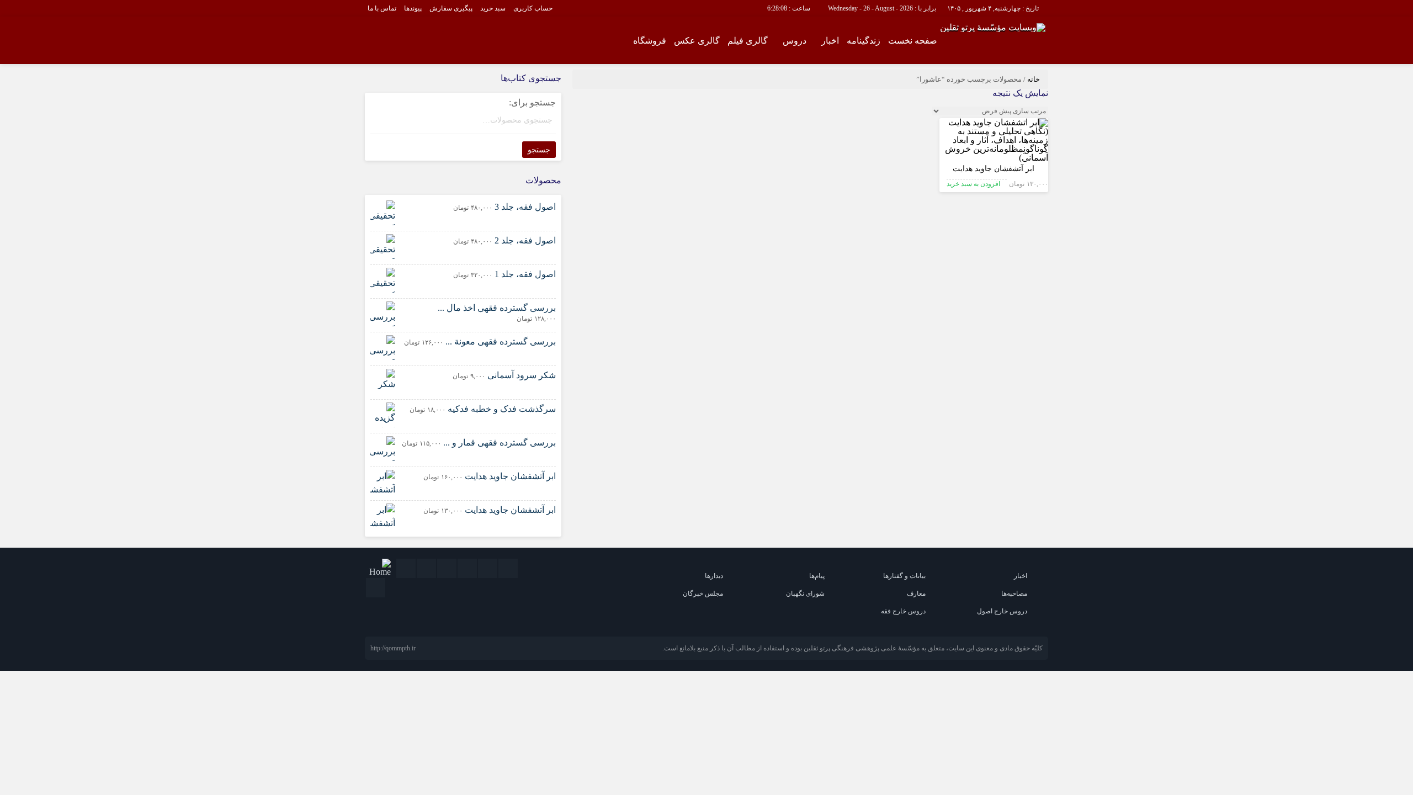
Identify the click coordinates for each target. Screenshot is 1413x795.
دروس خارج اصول (1002, 611)
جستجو (539, 150)
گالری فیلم (747, 40)
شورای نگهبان (805, 593)
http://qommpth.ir (393, 648)
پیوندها (413, 8)
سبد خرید (493, 8)
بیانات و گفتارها (904, 576)
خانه (1033, 79)
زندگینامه (863, 40)
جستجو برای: (532, 102)
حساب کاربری (533, 8)
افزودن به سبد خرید (973, 184)
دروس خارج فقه (903, 611)
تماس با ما (382, 8)
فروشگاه (649, 40)
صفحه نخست (912, 40)
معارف (916, 593)
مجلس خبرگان (703, 593)
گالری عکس (697, 40)
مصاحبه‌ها (1014, 593)
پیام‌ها (817, 576)
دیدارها (714, 576)
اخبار (830, 40)
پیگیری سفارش (450, 8)
